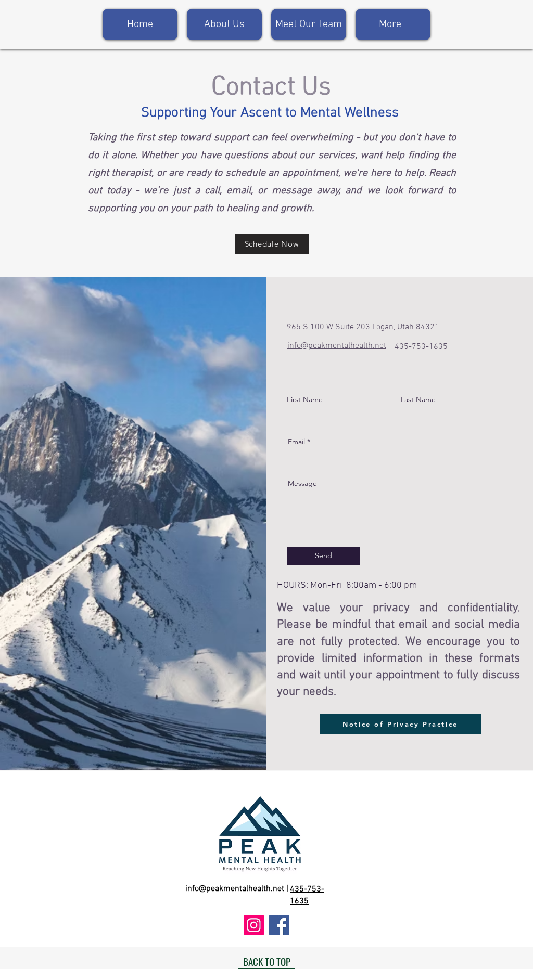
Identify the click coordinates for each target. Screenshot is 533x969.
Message (302, 483)
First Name (305, 399)
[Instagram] (254, 925)
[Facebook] (279, 925)
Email (296, 441)
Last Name (418, 399)
